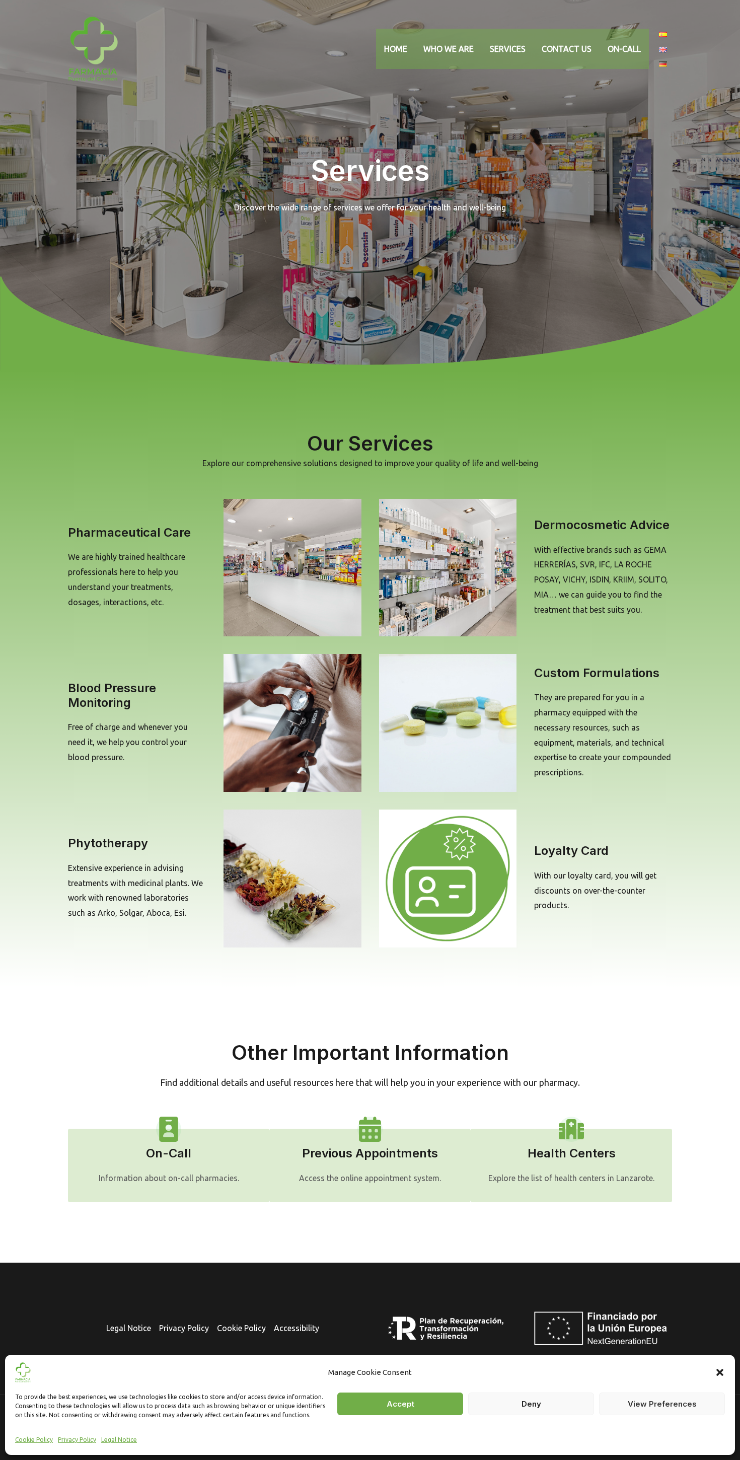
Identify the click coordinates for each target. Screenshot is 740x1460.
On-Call (624, 48)
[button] (720, 1372)
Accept (400, 1404)
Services (508, 48)
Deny (531, 1404)
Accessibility (296, 1328)
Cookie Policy (34, 1439)
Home (395, 48)
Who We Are (448, 48)
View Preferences (662, 1404)
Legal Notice (119, 1439)
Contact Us (566, 48)
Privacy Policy (77, 1439)
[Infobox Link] (168, 1151)
